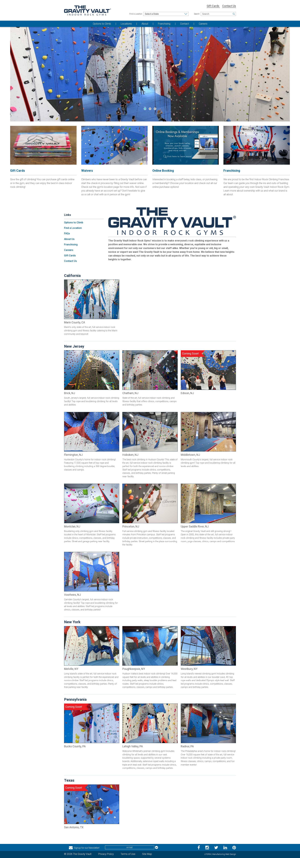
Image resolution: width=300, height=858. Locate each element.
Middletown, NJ (190, 454)
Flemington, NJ (73, 454)
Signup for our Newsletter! (86, 848)
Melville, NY (71, 668)
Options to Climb (73, 222)
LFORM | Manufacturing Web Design (220, 854)
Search (197, 14)
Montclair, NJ (72, 526)
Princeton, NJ (130, 526)
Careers (68, 250)
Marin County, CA (74, 322)
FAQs (67, 233)
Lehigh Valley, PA (132, 746)
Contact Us (229, 6)
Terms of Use (128, 854)
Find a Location (135, 14)
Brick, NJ (69, 393)
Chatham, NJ (130, 393)
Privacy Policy (106, 854)
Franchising (71, 244)
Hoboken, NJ (130, 454)
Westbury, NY (189, 668)
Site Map (147, 854)
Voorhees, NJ (72, 594)
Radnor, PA (187, 746)
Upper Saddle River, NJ (195, 526)
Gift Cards (213, 6)
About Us (69, 239)
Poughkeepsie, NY (133, 668)
